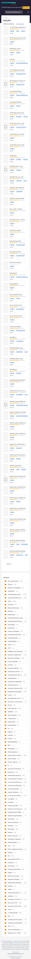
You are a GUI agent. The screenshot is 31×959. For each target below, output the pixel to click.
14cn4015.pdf (13, 155)
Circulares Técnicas (13, 668)
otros (9, 846)
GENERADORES (12, 742)
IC (8, 765)
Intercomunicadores (13, 789)
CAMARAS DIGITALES (14, 635)
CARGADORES (12, 641)
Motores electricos (13, 836)
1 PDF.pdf (12, 59)
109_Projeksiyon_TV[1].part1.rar (17, 81)
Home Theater (12, 759)
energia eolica (12, 718)
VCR (9, 926)
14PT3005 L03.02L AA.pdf (16, 348)
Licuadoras (11, 802)
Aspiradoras (11, 591)
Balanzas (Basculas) (13, 608)
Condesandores (12, 678)
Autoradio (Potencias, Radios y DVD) (15, 598)
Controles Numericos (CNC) (15, 688)
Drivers (10, 705)
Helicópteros (11, 749)
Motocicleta (11, 829)
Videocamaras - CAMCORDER (15, 933)
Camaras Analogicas (13, 631)
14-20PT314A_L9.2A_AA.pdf (17, 123)
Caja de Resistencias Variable (16, 618)
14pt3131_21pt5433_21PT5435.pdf (18, 412)
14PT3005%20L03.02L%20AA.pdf (18, 380)
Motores (10, 832)
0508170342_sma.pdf (15, 48)
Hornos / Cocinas (12, 762)
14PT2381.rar (13, 337)
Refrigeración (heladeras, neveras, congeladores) (15, 883)
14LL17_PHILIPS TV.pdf (16, 305)
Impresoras (11, 772)
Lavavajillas (11, 799)
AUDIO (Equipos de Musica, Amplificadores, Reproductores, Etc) (15, 594)
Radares (10, 873)
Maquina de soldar (13, 806)
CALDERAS (11, 628)
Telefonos (10, 896)
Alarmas (10, 584)
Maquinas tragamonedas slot (15, 816)
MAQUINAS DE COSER (14, 812)
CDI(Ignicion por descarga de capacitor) (15, 651)
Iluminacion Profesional (14, 769)
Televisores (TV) (12, 903)
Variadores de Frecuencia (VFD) (15, 919)
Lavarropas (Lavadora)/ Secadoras (15, 795)
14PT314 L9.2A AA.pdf (15, 465)
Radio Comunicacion (13, 876)
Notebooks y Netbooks (14, 839)
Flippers (10, 732)
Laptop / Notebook (13, 792)
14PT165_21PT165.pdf (15, 326)
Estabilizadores (12, 725)
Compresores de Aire (14, 671)
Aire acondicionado (13, 581)
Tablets (10, 889)
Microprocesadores (13, 822)
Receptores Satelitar (14, 879)
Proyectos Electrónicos (14, 869)
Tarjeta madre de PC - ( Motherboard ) (15, 893)
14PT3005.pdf (13, 369)
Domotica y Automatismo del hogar (15, 702)
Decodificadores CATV (14, 698)
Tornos (10, 909)
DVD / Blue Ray (12, 708)
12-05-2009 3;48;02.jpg (15, 91)
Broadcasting (11, 615)
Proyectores (11, 866)
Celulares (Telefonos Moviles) (15, 655)
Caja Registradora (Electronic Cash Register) (15, 621)
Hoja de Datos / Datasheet (15, 755)
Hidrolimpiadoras (13, 752)
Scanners (10, 886)
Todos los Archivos (8, 24)
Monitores (11, 826)
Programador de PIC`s (14, 859)
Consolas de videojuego (14, 682)
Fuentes (10, 738)
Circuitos (10, 665)
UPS (9, 916)
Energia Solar (11, 722)
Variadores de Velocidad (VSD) (15, 923)
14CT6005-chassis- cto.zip (16, 166)
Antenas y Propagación (14, 588)
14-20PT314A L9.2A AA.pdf (17, 113)
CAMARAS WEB (13, 638)
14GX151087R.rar (14, 284)
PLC (9, 856)
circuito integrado (13, 661)
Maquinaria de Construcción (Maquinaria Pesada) (15, 809)
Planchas (10, 852)
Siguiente (9, 564)
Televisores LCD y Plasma (15, 906)
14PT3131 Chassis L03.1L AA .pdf (18, 391)
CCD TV (10, 645)
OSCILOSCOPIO (12, 842)
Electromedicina (12, 715)
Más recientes (20, 24)
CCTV (9, 648)
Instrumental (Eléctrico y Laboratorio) (15, 782)
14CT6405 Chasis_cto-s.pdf (16, 177)
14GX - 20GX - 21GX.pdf (16, 209)
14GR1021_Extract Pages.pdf (17, 187)
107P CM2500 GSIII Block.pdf (17, 70)
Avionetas (11, 604)
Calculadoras (11, 625)
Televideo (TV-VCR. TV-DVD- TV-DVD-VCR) (15, 899)
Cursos (10, 695)
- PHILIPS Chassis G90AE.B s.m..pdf (19, 27)
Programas (11, 862)
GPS (9, 745)
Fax (9, 728)
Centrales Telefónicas (14, 658)
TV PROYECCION (13, 913)
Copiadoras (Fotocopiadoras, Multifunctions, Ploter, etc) (15, 692)
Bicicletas (10, 611)
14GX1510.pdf (13, 273)
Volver (6, 18)
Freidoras (10, 735)
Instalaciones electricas (14, 775)
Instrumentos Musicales (14, 785)
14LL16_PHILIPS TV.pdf (16, 294)
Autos (9, 601)
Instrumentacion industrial (15, 779)
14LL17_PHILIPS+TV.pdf (16, 316)
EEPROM (10, 712)
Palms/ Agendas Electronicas (15, 849)
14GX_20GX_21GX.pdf (15, 230)
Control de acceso (13, 685)
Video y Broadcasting (14, 930)
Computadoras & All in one (15, 675)
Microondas (11, 819)
